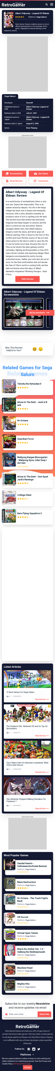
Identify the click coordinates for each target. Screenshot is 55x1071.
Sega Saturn (10, 96)
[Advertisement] (27, 64)
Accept (27, 1067)
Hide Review (28, 279)
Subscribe (44, 1014)
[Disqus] (27, 560)
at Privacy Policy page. (22, 1064)
